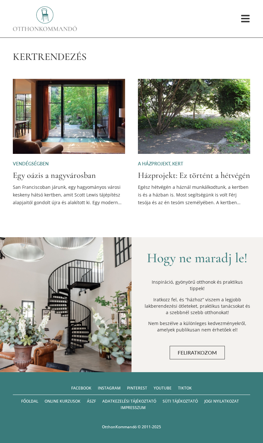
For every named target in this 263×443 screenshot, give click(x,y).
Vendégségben (31, 163)
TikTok (185, 388)
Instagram (109, 388)
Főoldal (29, 401)
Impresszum (133, 407)
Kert (177, 163)
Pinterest (137, 388)
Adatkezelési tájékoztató (129, 401)
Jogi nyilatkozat (221, 401)
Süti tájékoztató (180, 401)
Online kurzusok (63, 401)
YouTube (163, 388)
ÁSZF (91, 401)
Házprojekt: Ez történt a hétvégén (194, 175)
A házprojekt (154, 163)
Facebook (81, 388)
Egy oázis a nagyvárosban (54, 175)
